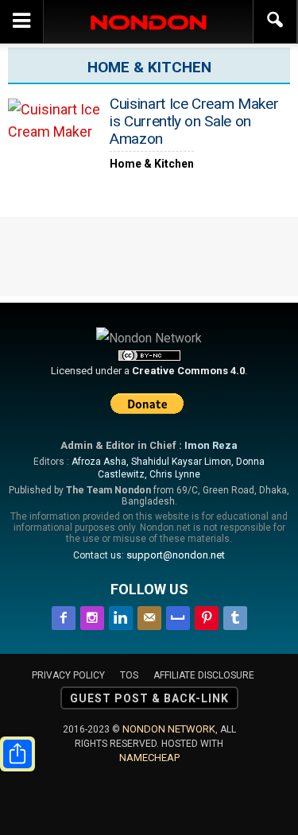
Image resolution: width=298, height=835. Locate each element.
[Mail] (149, 615)
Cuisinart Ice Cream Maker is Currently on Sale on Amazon (194, 121)
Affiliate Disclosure (203, 675)
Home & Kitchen (152, 163)
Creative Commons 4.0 (188, 371)
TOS (129, 675)
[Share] (17, 754)
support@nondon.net (175, 555)
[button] (275, 21)
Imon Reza (211, 445)
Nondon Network (168, 729)
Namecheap (149, 757)
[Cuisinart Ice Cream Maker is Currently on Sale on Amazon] (55, 133)
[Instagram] (92, 615)
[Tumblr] (235, 615)
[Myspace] (178, 615)
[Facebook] (63, 615)
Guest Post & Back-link (149, 698)
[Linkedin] (121, 615)
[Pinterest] (207, 615)
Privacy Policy (68, 675)
